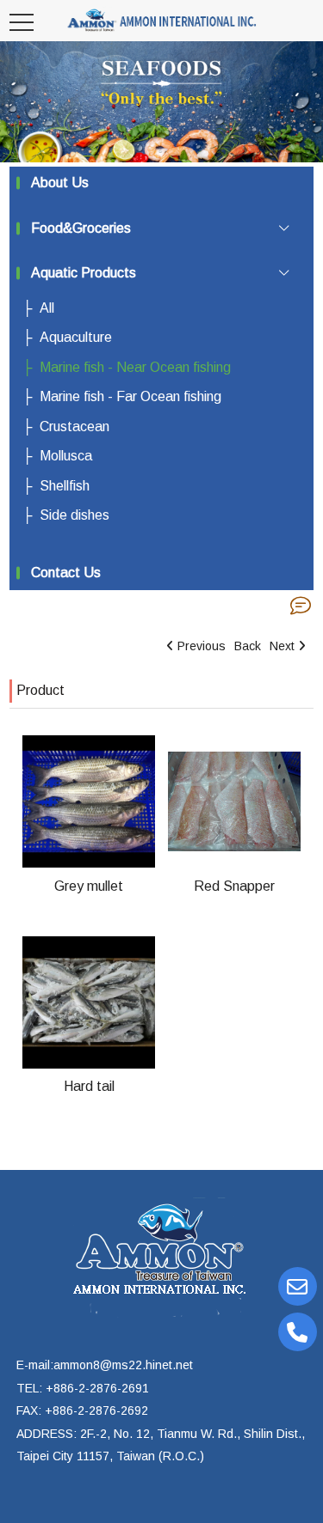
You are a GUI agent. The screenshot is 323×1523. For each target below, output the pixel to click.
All (47, 308)
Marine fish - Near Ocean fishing (135, 367)
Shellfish (65, 485)
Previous (201, 646)
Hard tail (89, 1086)
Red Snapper (234, 886)
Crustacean (74, 426)
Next (282, 646)
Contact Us (66, 572)
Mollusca (66, 455)
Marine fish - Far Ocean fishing (130, 396)
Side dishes (74, 515)
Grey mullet (88, 886)
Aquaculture (76, 337)
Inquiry (301, 605)
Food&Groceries (81, 228)
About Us (60, 182)
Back (247, 646)
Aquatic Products (83, 272)
